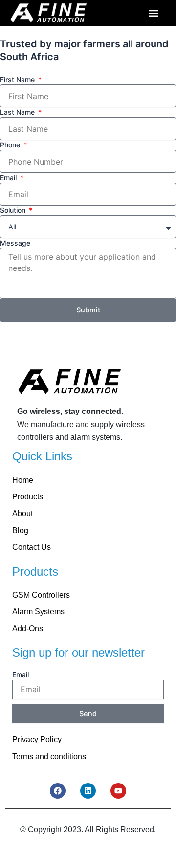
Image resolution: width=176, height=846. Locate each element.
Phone (11, 145)
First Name (18, 79)
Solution (13, 210)
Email (9, 177)
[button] (153, 13)
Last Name (18, 112)
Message (15, 243)
